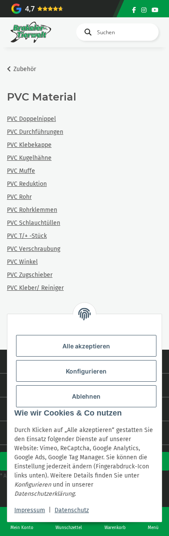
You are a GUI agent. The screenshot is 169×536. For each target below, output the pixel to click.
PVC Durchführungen (35, 132)
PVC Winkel (22, 262)
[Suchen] (86, 32)
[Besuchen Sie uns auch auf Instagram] (143, 10)
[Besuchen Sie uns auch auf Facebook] (134, 10)
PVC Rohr (19, 197)
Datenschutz (72, 510)
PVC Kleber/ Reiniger (35, 288)
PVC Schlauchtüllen (33, 223)
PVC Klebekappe (29, 145)
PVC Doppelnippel (31, 119)
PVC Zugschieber (29, 275)
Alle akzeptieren (86, 346)
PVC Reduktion (27, 184)
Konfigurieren (86, 371)
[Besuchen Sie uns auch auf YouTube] (155, 10)
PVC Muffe (21, 171)
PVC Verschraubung (33, 249)
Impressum (29, 510)
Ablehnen (86, 396)
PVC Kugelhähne (29, 158)
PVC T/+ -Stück (27, 236)
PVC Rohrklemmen (32, 210)
